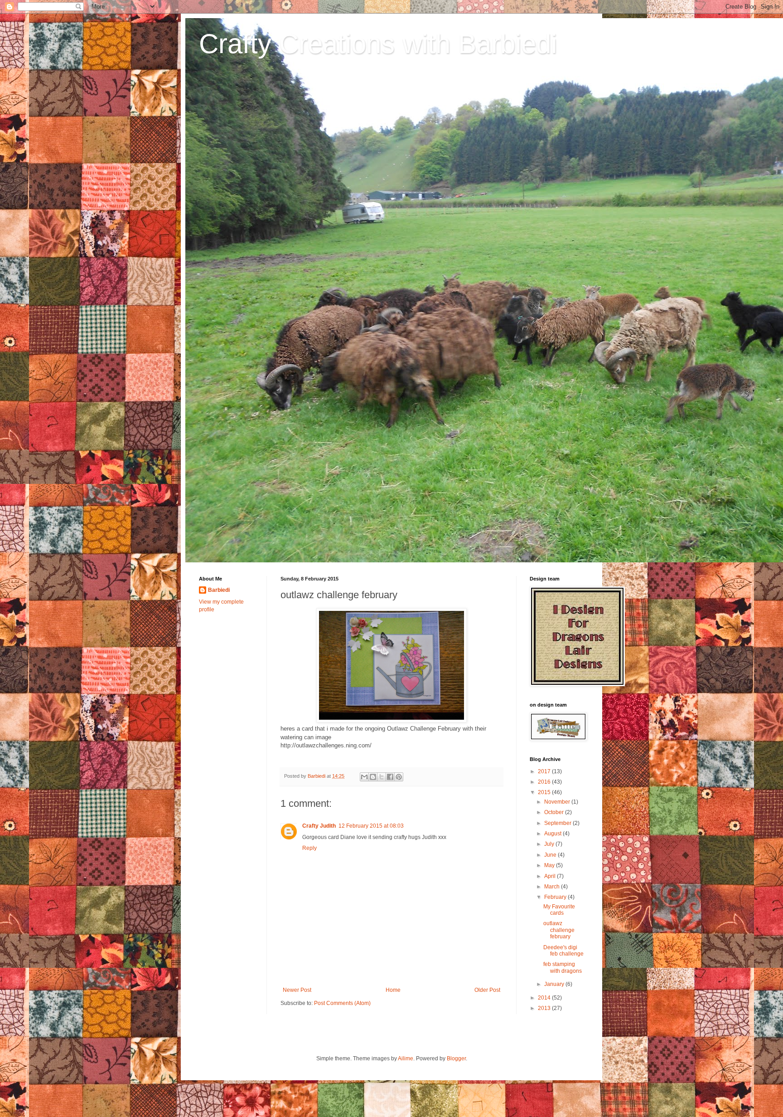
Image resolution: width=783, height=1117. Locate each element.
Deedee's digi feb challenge (563, 950)
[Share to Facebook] (390, 776)
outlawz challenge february (559, 930)
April (550, 876)
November (557, 802)
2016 (545, 782)
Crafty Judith (319, 826)
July (550, 844)
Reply (309, 848)
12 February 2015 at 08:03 (371, 826)
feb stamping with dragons (562, 967)
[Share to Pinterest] (398, 776)
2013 (545, 1008)
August (553, 833)
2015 (545, 792)
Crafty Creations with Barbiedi (378, 44)
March (552, 886)
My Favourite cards (559, 909)
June (551, 855)
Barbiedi (219, 590)
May (550, 865)
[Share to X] (381, 776)
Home (393, 990)
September (558, 823)
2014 (545, 998)
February (556, 897)
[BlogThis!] (372, 776)
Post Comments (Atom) (342, 1003)
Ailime (405, 1058)
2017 (545, 771)
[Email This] (364, 776)
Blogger (456, 1058)
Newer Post (297, 990)
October (554, 812)
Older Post (487, 990)
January (555, 984)
